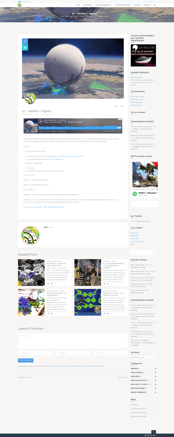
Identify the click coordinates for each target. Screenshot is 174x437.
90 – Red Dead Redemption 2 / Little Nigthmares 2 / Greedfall (143, 343)
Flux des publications (138, 408)
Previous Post (25, 377)
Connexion (134, 405)
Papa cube (134, 233)
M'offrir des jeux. (136, 80)
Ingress (26, 185)
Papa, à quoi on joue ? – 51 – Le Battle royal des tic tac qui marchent (143, 129)
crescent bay (58, 159)
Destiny (26, 180)
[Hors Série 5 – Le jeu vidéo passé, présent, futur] (29, 272)
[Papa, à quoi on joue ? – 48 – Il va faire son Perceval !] (85, 302)
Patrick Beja (134, 236)
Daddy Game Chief (137, 241)
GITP (132, 244)
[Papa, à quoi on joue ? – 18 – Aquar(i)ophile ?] (29, 302)
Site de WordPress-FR (138, 416)
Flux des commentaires (139, 412)
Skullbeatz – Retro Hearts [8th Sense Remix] (49, 207)
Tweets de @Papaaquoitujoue (140, 221)
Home (62, 16)
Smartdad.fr (27, 195)
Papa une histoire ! (137, 105)
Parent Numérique (136, 102)
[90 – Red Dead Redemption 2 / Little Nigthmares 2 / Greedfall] (85, 272)
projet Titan (38, 163)
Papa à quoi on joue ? (138, 99)
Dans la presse (137, 372)
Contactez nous (27, 1)
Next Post (122, 377)
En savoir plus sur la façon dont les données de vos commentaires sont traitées (78, 366)
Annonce (82, 16)
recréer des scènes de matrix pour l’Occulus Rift (67, 156)
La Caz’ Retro (135, 238)
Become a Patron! (136, 77)
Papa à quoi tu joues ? (72, 16)
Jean (132, 126)
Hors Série (89, 16)
